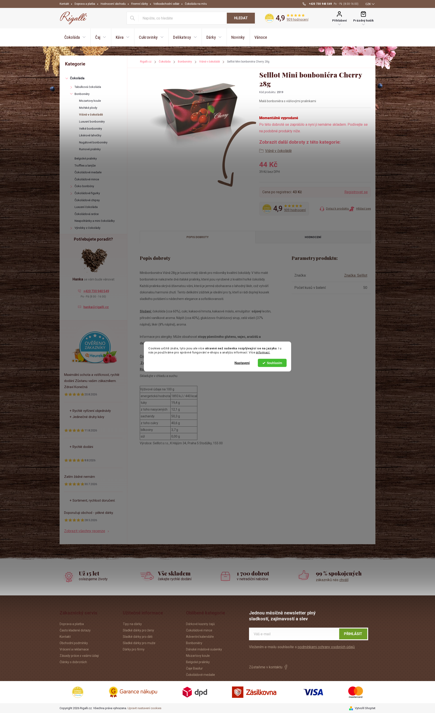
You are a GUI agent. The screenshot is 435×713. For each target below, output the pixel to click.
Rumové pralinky (90, 149)
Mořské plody (88, 107)
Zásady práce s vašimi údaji (79, 655)
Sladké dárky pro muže (139, 643)
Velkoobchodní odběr (166, 3)
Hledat (241, 18)
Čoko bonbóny (84, 186)
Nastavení (242, 363)
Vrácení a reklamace (74, 649)
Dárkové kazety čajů (200, 624)
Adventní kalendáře (200, 636)
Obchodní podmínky (74, 643)
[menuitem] (75, 37)
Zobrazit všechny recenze (84, 531)
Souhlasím (274, 363)
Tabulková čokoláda (88, 87)
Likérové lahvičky (90, 135)
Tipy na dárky (132, 624)
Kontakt (64, 3)
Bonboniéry (82, 94)
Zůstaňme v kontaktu (265, 667)
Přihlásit (353, 634)
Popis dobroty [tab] (197, 237)
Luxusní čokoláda (86, 207)
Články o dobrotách (73, 662)
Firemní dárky (139, 3)
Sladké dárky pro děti (137, 636)
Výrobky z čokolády (87, 228)
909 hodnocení (297, 19)
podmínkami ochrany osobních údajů (326, 647)
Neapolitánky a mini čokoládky (95, 220)
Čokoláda (77, 78)
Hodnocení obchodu (113, 3)
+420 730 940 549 (96, 291)
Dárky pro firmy (134, 649)
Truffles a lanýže (85, 165)
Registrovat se (356, 192)
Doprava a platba (85, 3)
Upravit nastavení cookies (144, 708)
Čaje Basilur (194, 668)
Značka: (355, 275)
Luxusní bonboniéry (92, 121)
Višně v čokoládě (91, 114)
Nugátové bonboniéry (93, 142)
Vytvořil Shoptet (365, 708)
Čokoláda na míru (196, 3)
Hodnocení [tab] (313, 237)
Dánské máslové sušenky (204, 649)
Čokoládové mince (87, 179)
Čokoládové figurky (87, 193)
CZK (368, 4)
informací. (263, 352)
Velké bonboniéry (90, 128)
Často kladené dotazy (75, 630)
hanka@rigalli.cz (96, 307)
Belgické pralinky (86, 158)
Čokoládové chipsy (87, 200)
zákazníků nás (332, 580)
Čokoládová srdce (87, 214)
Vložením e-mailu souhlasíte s (302, 647)
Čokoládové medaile (88, 172)
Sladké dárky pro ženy (138, 630)
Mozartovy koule (90, 100)
